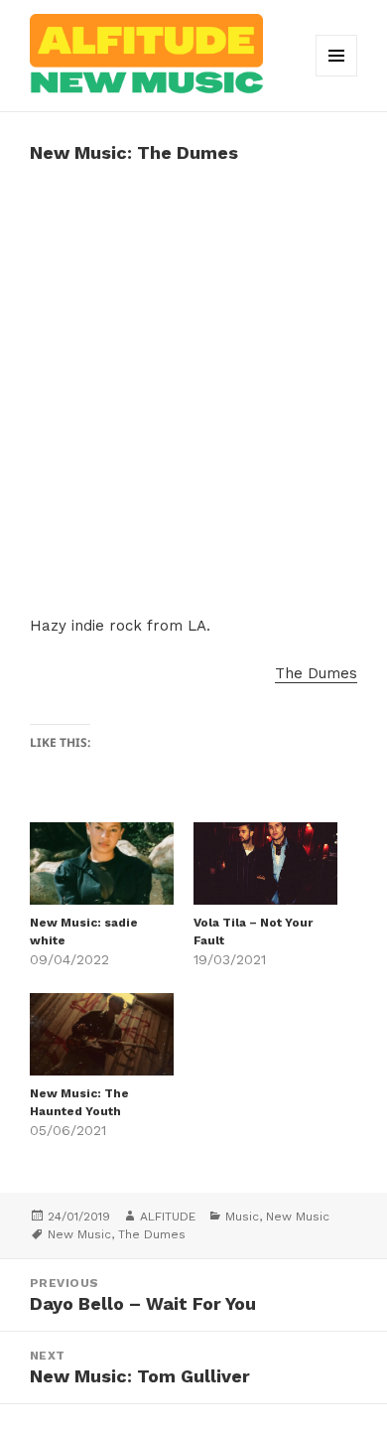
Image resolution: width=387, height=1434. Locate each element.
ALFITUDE (167, 1216)
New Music (297, 1216)
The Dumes (316, 673)
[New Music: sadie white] (102, 863)
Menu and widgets (337, 75)
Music (242, 1216)
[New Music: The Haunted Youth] (102, 1034)
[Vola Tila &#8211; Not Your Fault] (265, 863)
